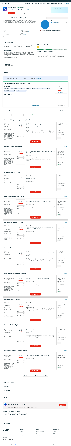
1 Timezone (6, 36)
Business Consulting (48, 58)
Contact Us (5, 437)
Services (42, 18)
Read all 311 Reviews (35, 105)
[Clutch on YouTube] (10, 439)
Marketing (37, 3)
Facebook (13, 414)
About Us (21, 431)
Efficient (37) (28, 88)
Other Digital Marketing (61, 56)
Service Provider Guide (57, 440)
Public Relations (55, 22)
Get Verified (55, 433)
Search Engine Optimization (42, 56)
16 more (40, 60)
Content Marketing (52, 56)
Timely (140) (6, 88)
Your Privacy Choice (11, 444)
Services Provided (6, 114)
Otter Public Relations (12, 7)
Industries (57, 18)
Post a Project (66, 3)
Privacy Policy (5, 444)
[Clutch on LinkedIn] (12, 439)
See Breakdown (60, 92)
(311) (63, 90)
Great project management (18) (9, 90)
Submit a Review (63, 110)
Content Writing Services (51, 53)
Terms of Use (29, 444)
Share (66, 119)
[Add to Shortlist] (24, 13)
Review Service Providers (40, 433)
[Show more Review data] (35, 141)
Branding (64, 53)
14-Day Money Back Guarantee (41, 435)
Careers (21, 433)
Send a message (62, 405)
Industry (20, 114)
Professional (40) (22, 88)
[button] (7, 115)
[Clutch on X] (5, 439)
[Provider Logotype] (5, 9)
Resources (60, 3)
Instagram (24, 414)
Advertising (59, 53)
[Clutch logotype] (5, 3)
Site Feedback (5, 435)
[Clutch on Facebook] (3, 439)
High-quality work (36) (36, 88)
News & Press (22, 435)
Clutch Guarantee (56, 435)
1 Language (24, 34)
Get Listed (55, 431)
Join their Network (29, 9)
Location (26, 114)
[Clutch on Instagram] (8, 439)
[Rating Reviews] (10, 9)
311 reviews (14, 9)
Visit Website (12, 13)
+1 (28, 31)
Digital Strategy (40, 58)
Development (27, 3)
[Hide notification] (67, 77)
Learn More (54, 11)
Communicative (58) (13, 88)
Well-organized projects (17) (21, 90)
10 (39, 375)
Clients (65, 18)
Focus (50, 18)
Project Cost (14, 114)
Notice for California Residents (21, 444)
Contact (19, 13)
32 (43, 375)
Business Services (46, 3)
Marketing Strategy (56, 58)
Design (41, 3)
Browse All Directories (40, 431)
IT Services (32, 3)
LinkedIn (6, 414)
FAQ (20, 440)
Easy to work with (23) (46, 88)
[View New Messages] (58, 1)
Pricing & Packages (54, 3)
